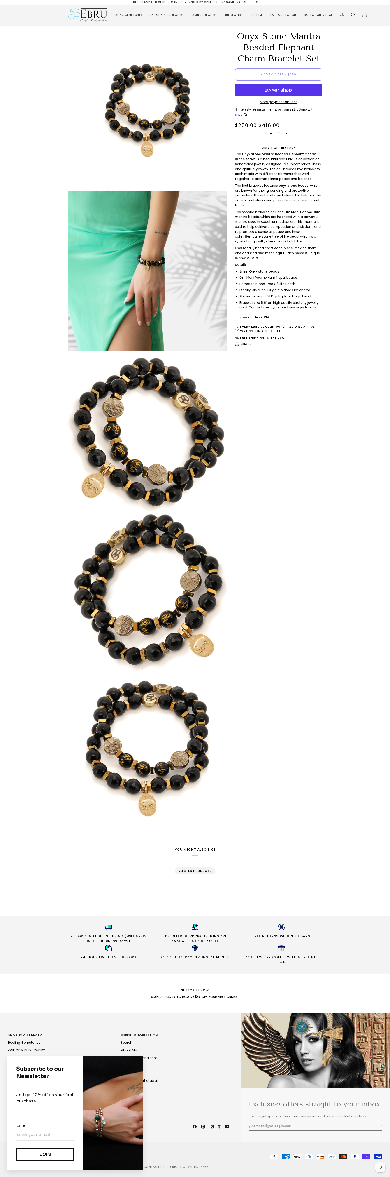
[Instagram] (212, 1127)
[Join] (378, 1125)
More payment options (278, 102)
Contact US (154, 1167)
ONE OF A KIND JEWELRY (26, 1050)
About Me (129, 1050)
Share (246, 344)
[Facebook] (195, 1127)
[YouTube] (227, 1127)
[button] (127, 15)
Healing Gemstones (24, 1042)
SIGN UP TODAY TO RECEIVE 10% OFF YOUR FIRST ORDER (194, 996)
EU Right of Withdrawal (188, 1167)
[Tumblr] (219, 1127)
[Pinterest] (203, 1127)
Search (126, 1042)
